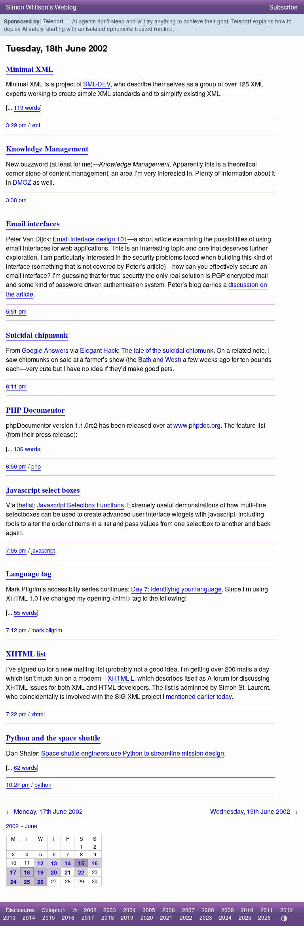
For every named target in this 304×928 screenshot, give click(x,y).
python (42, 784)
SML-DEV (96, 83)
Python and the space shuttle (53, 737)
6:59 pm (16, 466)
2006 (168, 910)
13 (54, 863)
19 (40, 872)
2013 (9, 917)
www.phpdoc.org (196, 425)
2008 (207, 910)
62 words (25, 767)
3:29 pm (16, 125)
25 (27, 882)
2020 (147, 917)
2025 (245, 917)
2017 (88, 917)
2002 (12, 825)
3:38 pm (16, 199)
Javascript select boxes (43, 490)
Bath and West (158, 359)
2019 (127, 917)
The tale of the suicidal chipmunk (167, 350)
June (31, 825)
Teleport (53, 21)
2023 (206, 917)
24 (13, 882)
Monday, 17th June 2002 (48, 811)
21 (68, 872)
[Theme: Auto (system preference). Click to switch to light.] (284, 918)
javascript (43, 550)
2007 (188, 910)
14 (68, 863)
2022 (186, 917)
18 (27, 872)
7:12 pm (16, 630)
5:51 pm (16, 311)
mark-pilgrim (46, 630)
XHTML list (26, 653)
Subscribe (283, 6)
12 (40, 863)
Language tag (28, 573)
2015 (48, 917)
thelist (25, 504)
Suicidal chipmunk (37, 335)
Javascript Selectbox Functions (80, 504)
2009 (227, 910)
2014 (29, 917)
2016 (68, 917)
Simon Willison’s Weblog (41, 6)
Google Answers (45, 350)
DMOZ (22, 182)
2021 (166, 917)
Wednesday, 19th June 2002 (250, 811)
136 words (27, 448)
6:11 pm (16, 386)
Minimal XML (29, 69)
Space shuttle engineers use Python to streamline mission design (132, 753)
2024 (225, 917)
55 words (25, 612)
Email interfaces (32, 223)
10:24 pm (18, 784)
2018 (107, 917)
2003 (109, 910)
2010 (247, 910)
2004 (129, 910)
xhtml (38, 714)
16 (94, 863)
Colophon (54, 910)
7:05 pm (16, 550)
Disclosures (20, 910)
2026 (264, 917)
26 (40, 882)
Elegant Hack (99, 350)
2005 (148, 910)
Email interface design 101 (90, 238)
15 (81, 863)
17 (13, 872)
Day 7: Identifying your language (176, 588)
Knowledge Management (47, 148)
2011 (266, 910)
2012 (286, 910)
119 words (27, 107)
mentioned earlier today (199, 696)
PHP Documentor (35, 409)
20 (54, 872)
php (36, 466)
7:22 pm (16, 714)
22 (81, 872)
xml (35, 125)
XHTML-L (121, 678)
